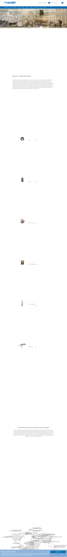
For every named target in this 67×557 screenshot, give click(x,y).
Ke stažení (36, 7)
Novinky (27, 7)
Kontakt (44, 7)
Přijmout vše (58, 551)
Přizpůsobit (62, 554)
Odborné (31, 7)
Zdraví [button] (19, 7)
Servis (11, 7)
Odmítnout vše (54, 554)
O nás (40, 7)
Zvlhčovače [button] (6, 7)
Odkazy (22, 7)
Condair (10, 2)
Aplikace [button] (14, 7)
